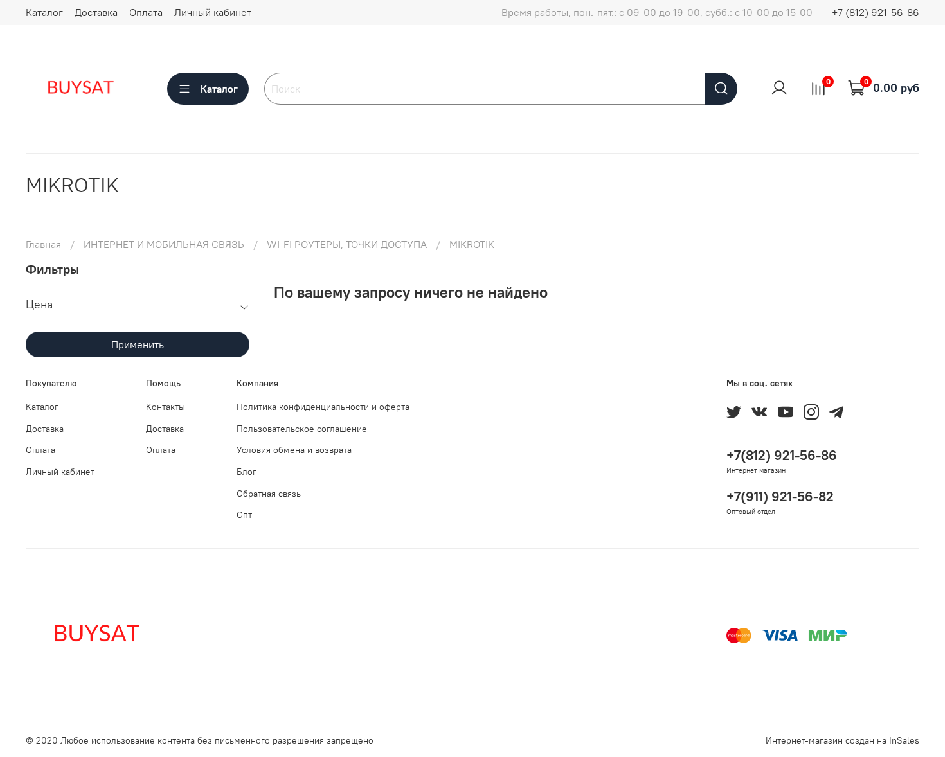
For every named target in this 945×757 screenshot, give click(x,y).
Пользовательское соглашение (302, 428)
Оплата (146, 12)
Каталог (44, 12)
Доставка (96, 12)
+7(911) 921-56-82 (780, 496)
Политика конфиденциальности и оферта (323, 407)
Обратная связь (269, 493)
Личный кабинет (212, 12)
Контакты (165, 407)
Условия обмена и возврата (294, 450)
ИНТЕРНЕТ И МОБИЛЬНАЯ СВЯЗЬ (164, 244)
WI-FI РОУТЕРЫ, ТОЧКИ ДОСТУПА (347, 244)
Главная (43, 244)
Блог (246, 471)
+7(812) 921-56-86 (781, 455)
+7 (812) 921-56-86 (875, 12)
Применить (137, 344)
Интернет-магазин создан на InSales (842, 740)
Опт (244, 515)
